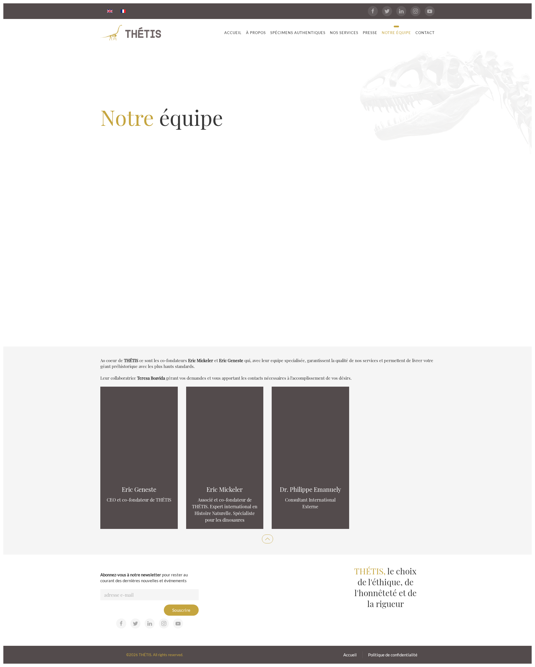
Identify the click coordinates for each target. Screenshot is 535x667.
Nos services (344, 32)
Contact (425, 32)
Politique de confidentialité (392, 654)
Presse (370, 32)
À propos (256, 32)
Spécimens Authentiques (297, 32)
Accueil (233, 32)
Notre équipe (396, 32)
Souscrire (181, 610)
